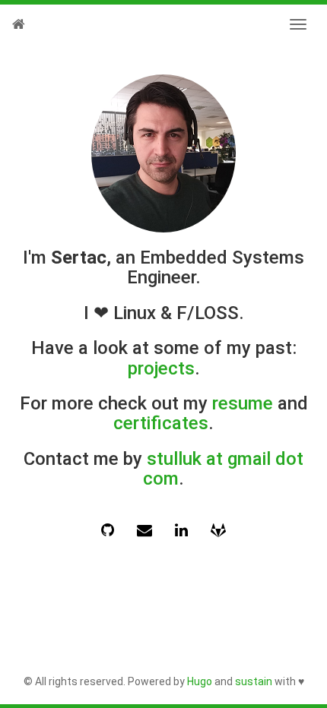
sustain (253, 681)
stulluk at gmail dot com (223, 468)
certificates (160, 423)
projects (161, 368)
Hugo (199, 681)
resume (242, 403)
